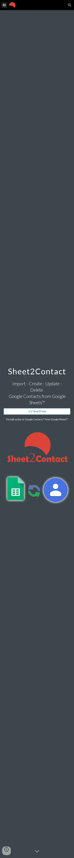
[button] (4, 5)
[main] (37, 370)
